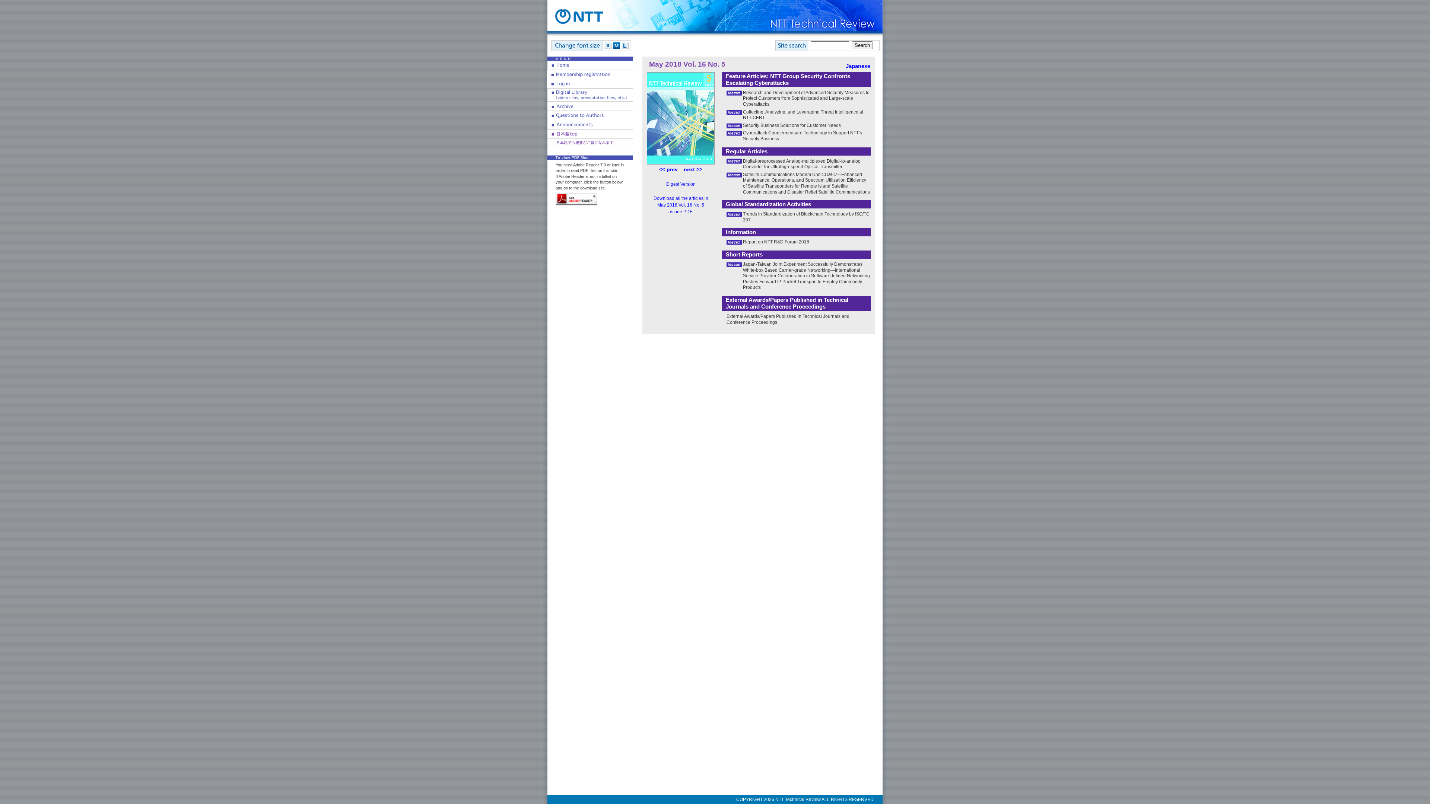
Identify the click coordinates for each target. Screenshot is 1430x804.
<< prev (668, 169)
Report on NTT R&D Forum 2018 (776, 242)
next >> (693, 169)
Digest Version (681, 184)
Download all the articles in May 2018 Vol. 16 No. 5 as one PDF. (681, 205)
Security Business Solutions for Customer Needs (792, 125)
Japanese (858, 66)
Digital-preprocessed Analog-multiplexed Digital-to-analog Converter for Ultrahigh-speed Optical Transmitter (802, 164)
